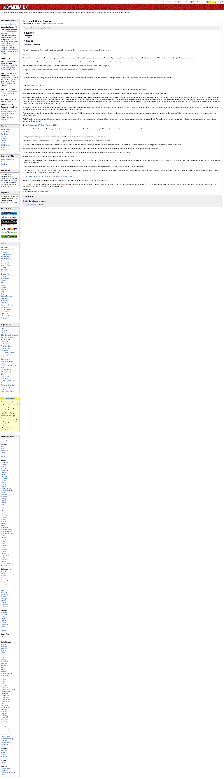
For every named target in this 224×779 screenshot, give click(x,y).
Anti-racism (5, 261)
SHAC (3, 374)
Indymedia (4, 289)
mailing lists (5, 770)
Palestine (50, 23)
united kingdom (6, 563)
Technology (5, 311)
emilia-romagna (6, 488)
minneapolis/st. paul (8, 689)
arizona (3, 644)
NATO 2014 (5, 328)
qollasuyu (4, 595)
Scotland (4, 164)
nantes (3, 524)
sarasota (4, 731)
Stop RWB (4, 378)
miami (3, 683)
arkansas (4, 646)
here (5, 85)
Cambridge (4, 134)
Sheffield (4, 143)
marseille (4, 522)
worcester (4, 745)
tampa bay (4, 735)
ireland (3, 500)
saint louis (4, 719)
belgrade (4, 476)
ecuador (4, 587)
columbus (4, 666)
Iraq (2, 292)
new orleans (5, 697)
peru (2, 591)
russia (3, 547)
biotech (3, 762)
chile (2, 577)
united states (5, 737)
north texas (5, 701)
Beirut (3, 752)
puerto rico (4, 593)
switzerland (5, 555)
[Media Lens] (9, 226)
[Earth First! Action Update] (9, 233)
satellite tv (4, 451)
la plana (3, 506)
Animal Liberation (7, 254)
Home (163, 2)
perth (3, 626)
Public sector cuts (7, 305)
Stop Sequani (5, 376)
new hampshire (6, 691)
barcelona (4, 470)
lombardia (4, 516)
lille (2, 512)
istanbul (3, 502)
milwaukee (4, 687)
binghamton (5, 654)
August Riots (5, 339)
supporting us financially (9, 202)
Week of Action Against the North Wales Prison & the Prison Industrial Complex (9, 44)
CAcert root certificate (6, 425)
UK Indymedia (22, 6)
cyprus (3, 486)
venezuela (4, 606)
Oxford (3, 141)
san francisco (5, 723)
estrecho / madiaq (7, 490)
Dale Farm (4, 341)
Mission (181, 2)
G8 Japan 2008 (6, 372)
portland (4, 711)
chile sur (4, 579)
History (3, 287)
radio (2, 449)
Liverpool (4, 136)
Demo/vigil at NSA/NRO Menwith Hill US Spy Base (9, 67)
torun (3, 557)
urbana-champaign (7, 739)
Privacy (188, 2)
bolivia (3, 573)
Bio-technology (6, 263)
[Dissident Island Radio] (9, 218)
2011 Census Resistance (9, 335)
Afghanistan (5, 250)
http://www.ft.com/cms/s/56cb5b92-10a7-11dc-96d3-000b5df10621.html (48, 176)
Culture (3, 267)
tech (2, 774)
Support (220, 2)
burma (3, 616)
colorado (4, 664)
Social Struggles (58, 23)
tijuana (3, 601)
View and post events (8, 24)
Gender (3, 281)
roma (3, 543)
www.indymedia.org (7, 441)
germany (4, 494)
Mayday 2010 (5, 348)
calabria (3, 482)
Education (43, 23)
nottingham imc (6, 531)
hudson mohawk (6, 673)
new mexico (5, 695)
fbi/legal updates (6, 768)
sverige (3, 553)
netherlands (5, 527)
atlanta (3, 650)
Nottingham (5, 162)
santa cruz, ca (6, 729)
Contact (200, 2)
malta (3, 520)
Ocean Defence (6, 296)
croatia (3, 484)
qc (2, 628)
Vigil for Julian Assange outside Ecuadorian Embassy (9, 93)
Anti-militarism (6, 259)
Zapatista (4, 318)
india (2, 636)
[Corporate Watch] (9, 222)
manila (3, 622)
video (3, 453)
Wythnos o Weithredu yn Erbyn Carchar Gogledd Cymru (9, 51)
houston (4, 672)
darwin (3, 618)
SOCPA (3, 389)
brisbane (4, 614)
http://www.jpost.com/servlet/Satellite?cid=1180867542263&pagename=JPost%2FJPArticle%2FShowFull (60, 70)
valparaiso (4, 604)
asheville (4, 648)
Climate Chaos (6, 265)
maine (3, 681)
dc (2, 668)
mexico (3, 589)
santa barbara (5, 727)
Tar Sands (4, 350)
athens (3, 466)
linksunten (4, 514)
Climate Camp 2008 (7, 381)
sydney (3, 630)
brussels (4, 478)
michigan (4, 685)
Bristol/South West (7, 160)
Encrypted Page (9, 398)
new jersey (4, 693)
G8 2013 (4, 331)
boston (3, 656)
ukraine (3, 561)
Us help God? (32, 204)
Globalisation (5, 283)
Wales (3, 147)
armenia (4, 464)
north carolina (5, 699)
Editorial (175, 2)
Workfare (4, 333)
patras (3, 535)
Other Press (5, 298)
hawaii (3, 670)
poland (3, 539)
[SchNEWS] (9, 214)
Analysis (4, 252)
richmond (4, 713)
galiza (3, 492)
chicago (3, 660)
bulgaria (3, 480)
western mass (6, 743)
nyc (2, 703)
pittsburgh (4, 709)
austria (3, 468)
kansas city (5, 675)
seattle (3, 733)
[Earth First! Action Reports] (9, 237)
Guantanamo (5, 359)
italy (2, 504)
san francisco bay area (9, 725)
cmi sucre (4, 583)
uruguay (4, 603)
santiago (4, 599)
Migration (4, 294)
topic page (7, 101)
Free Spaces (5, 278)
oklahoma (4, 705)
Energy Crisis (5, 274)
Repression (5, 307)
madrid (3, 518)
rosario (3, 597)
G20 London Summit (8, 353)
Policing (4, 303)
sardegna (4, 549)
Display (25, 201)
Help (205, 2)
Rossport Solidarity (7, 385)
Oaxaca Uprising (6, 383)
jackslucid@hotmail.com (39, 191)
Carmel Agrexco (6, 369)
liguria (3, 510)
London (3, 138)
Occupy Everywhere (8, 337)
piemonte (4, 537)
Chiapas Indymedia (7, 118)
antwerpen (4, 462)
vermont (4, 741)
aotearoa (4, 612)
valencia (4, 565)
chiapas (3, 575)
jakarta (3, 620)
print (2, 447)
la (1, 677)
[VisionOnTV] (9, 230)
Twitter (11, 178)
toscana (4, 559)
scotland (4, 551)
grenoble (4, 496)
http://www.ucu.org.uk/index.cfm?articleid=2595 (41, 125)
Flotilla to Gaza (6, 346)
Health (3, 285)
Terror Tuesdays (6, 83)
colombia (4, 585)
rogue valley (5, 717)
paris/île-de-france (7, 533)
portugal (4, 541)
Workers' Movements (8, 316)
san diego (4, 721)
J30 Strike (4, 344)
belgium (3, 474)
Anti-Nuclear (5, 256)
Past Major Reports (7, 392)
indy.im (3, 178)
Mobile (169, 2)
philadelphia (5, 707)
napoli (3, 526)
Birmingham (5, 132)
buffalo (3, 658)
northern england (6, 529)
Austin (3, 652)
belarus (3, 472)
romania (4, 545)
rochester (4, 715)
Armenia (4, 750)
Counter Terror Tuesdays (8, 76)
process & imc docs (8, 772)
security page (5, 430)
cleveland (4, 662)
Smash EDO (5, 387)
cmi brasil (4, 581)
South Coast (5, 145)
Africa (3, 457)
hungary (4, 498)
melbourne (4, 624)
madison (4, 679)
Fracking (4, 276)
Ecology (4, 269)
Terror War (4, 314)
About (194, 2)
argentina (4, 571)
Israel (3, 754)
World (3, 149)
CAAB (14, 69)
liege (2, 508)
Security (213, 2)
